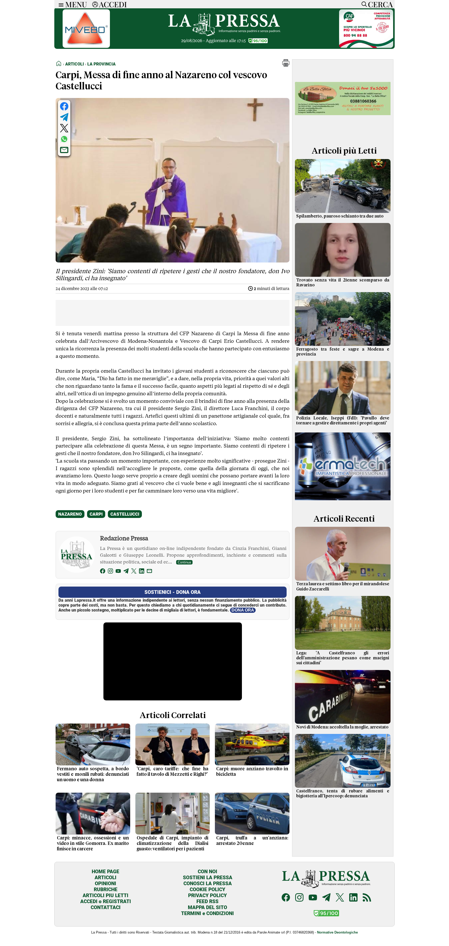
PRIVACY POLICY (207, 895)
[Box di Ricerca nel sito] (363, 4)
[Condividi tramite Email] (64, 150)
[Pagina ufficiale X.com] (340, 898)
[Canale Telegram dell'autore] (126, 572)
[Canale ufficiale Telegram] (326, 898)
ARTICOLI (105, 878)
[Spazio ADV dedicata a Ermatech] (343, 501)
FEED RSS (207, 901)
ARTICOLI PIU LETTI (105, 895)
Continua (184, 562)
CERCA (380, 4)
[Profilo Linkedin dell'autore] (141, 572)
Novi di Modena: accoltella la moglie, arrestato (342, 727)
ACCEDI (113, 4)
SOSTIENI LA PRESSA (207, 878)
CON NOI (207, 872)
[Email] (149, 572)
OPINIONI (105, 883)
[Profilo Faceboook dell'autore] (102, 572)
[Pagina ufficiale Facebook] (286, 898)
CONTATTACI (106, 907)
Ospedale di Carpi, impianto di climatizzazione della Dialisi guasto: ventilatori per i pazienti (173, 843)
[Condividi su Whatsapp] (64, 139)
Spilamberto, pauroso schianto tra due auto (340, 216)
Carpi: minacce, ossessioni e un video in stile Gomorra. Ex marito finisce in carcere (93, 843)
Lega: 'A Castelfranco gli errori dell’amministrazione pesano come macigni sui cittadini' (342, 658)
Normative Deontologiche (337, 932)
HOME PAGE (105, 872)
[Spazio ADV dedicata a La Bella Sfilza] (343, 133)
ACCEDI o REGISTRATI (105, 901)
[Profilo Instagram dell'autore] (110, 572)
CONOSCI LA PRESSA (207, 883)
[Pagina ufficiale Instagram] (299, 898)
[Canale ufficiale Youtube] (313, 898)
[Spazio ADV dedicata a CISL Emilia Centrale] (366, 46)
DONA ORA (243, 610)
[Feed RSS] (367, 898)
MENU (76, 4)
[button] (285, 65)
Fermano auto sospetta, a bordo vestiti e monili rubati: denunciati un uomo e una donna (93, 774)
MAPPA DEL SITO (207, 907)
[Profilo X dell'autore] (133, 572)
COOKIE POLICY (207, 889)
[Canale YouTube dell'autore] (118, 572)
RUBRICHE (105, 889)
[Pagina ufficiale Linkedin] (353, 898)
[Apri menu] (59, 4)
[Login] (95, 4)
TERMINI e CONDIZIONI (207, 913)
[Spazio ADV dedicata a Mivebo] (86, 46)
